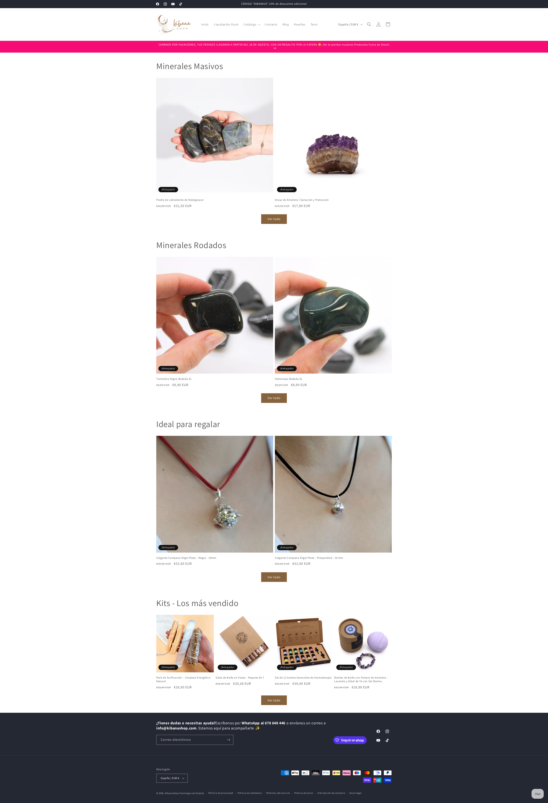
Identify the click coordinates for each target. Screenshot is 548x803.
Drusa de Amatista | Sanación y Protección (302, 200)
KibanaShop (172, 793)
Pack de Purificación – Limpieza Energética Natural (183, 679)
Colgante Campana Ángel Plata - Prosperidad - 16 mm (309, 558)
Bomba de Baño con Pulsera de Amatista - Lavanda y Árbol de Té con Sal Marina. (361, 679)
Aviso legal (355, 792)
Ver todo (274, 219)
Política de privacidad (220, 792)
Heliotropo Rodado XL (288, 379)
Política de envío (303, 792)
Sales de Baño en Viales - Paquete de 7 (240, 677)
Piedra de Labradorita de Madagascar (180, 200)
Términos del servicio (278, 792)
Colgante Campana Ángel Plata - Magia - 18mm (186, 558)
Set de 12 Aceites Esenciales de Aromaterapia (303, 677)
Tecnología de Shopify (191, 793)
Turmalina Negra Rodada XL (174, 379)
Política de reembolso (249, 792)
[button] (251, 24)
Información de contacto (331, 792)
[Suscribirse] (228, 740)
